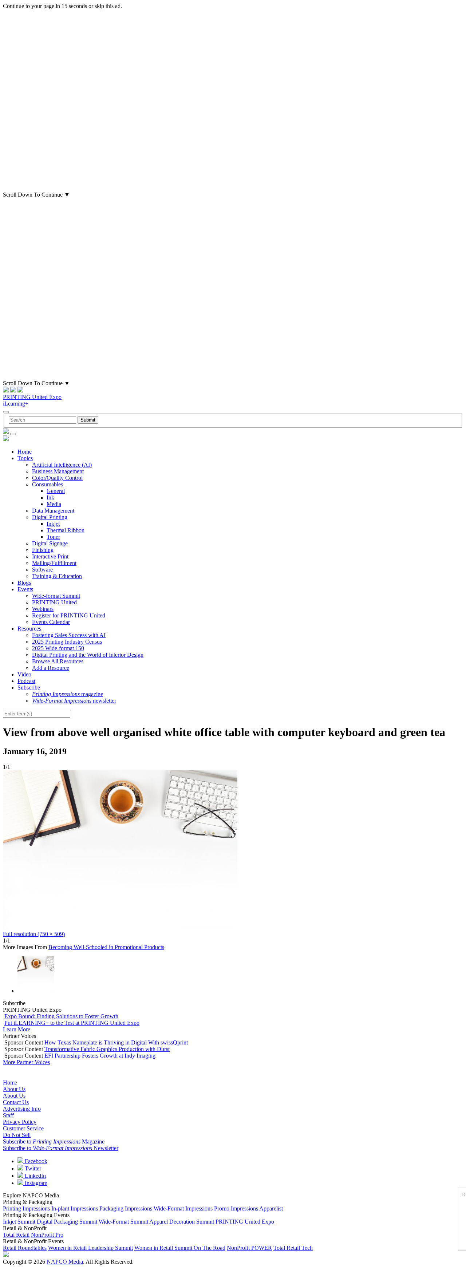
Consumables (47, 484)
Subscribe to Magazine (53, 1141)
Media (54, 504)
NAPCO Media (65, 1262)
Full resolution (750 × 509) (34, 934)
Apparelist (271, 1208)
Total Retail (16, 1235)
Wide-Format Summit (123, 1221)
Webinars (43, 609)
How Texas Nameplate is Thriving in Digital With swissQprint (116, 1042)
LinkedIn (34, 1176)
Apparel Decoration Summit (181, 1221)
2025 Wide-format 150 (58, 648)
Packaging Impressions (125, 1208)
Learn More (16, 1029)
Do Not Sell (17, 1135)
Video (24, 674)
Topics (25, 458)
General (56, 491)
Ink (50, 497)
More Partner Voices (26, 1062)
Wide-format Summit (56, 596)
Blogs (24, 583)
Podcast (26, 681)
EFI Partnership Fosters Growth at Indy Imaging (99, 1055)
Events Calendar (51, 622)
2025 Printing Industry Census (67, 642)
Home (24, 452)
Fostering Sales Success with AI (69, 635)
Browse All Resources (57, 661)
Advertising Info (22, 1109)
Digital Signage (50, 543)
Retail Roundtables (25, 1248)
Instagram (35, 1183)
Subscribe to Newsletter (60, 1148)
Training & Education (57, 576)
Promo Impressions (236, 1208)
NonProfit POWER (249, 1248)
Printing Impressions (26, 1208)
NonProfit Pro (47, 1235)
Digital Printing (49, 517)
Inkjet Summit (19, 1221)
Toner (53, 537)
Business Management (58, 471)
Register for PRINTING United (68, 615)
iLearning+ (15, 403)
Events (25, 589)
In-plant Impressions (74, 1208)
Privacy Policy (19, 1122)
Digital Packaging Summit (67, 1221)
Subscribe (28, 687)
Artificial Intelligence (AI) (62, 465)
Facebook (35, 1161)
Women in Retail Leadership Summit (90, 1248)
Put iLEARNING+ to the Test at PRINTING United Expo (71, 1023)
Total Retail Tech (293, 1248)
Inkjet (53, 524)
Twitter (32, 1168)
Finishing (43, 550)
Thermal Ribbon (65, 530)
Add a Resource (50, 668)
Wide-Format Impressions (183, 1208)
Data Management (53, 510)
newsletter (74, 701)
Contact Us (16, 1102)
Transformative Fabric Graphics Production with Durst (107, 1049)
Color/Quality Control (57, 478)
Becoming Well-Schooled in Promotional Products (106, 947)
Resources (29, 628)
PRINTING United (54, 602)
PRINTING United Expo (32, 397)
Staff (8, 1115)
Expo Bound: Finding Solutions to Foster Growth (61, 1016)
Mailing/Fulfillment (54, 563)
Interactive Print (50, 556)
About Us (14, 1089)
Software (42, 569)
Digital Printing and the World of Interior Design (87, 655)
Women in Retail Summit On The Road (179, 1248)
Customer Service (23, 1128)
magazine (67, 694)
